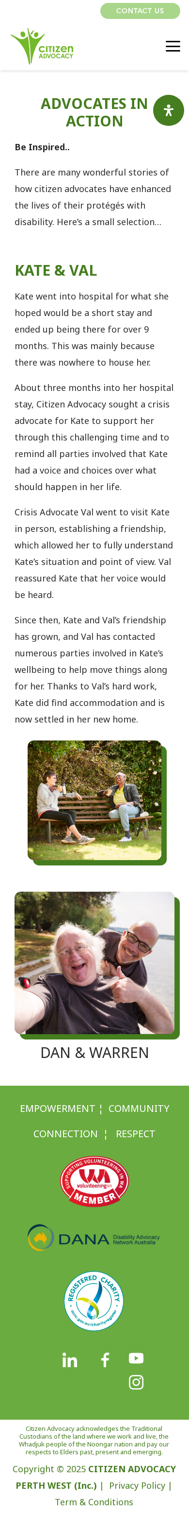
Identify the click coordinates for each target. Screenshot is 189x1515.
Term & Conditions (94, 1502)
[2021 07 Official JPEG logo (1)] (42, 46)
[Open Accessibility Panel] (168, 110)
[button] (87, 11)
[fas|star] (69, 1360)
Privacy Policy (137, 1485)
